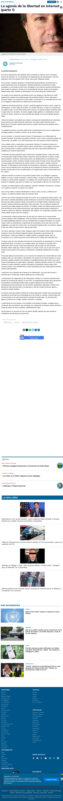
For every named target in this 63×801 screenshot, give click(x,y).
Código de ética (30, 790)
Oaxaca (34, 694)
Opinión (5, 459)
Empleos (35, 718)
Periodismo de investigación (5, 699)
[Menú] (61, 2)
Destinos (3, 743)
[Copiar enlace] (35, 330)
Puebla (34, 696)
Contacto (50, 792)
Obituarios (35, 720)
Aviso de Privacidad (55, 790)
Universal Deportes (7, 724)
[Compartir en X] (27, 330)
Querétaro (35, 700)
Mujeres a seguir (6, 696)
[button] (51, 2)
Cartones (4, 720)
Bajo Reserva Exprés (9, 463)
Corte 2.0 (4, 694)
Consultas (4, 747)
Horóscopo (35, 738)
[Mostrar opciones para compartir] (61, 7)
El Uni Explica (5, 702)
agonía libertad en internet (30, 322)
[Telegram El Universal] (33, 758)
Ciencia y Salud (5, 734)
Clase (3, 752)
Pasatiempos (36, 736)
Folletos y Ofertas (37, 714)
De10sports (35, 728)
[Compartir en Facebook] (24, 330)
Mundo (3, 708)
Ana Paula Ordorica (8, 483)
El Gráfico (35, 726)
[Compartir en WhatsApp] (30, 330)
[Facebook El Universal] (37, 758)
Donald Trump (5, 710)
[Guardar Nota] (38, 330)
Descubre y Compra (38, 712)
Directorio (5, 790)
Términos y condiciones (39, 792)
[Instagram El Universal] (50, 758)
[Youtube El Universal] (45, 758)
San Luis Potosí (36, 702)
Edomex (34, 692)
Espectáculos (5, 726)
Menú (3, 740)
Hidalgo (34, 698)
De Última (4, 758)
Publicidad (46, 790)
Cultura (3, 728)
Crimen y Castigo (8, 473)
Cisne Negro (4, 766)
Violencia (38, 790)
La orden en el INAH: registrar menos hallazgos (21, 476)
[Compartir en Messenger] (33, 330)
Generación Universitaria (36, 723)
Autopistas (4, 745)
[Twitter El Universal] (41, 758)
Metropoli (4, 712)
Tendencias (4, 732)
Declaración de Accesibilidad (24, 792)
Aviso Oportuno (36, 716)
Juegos (34, 734)
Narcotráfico (5, 716)
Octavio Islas (14, 59)
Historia (12, 792)
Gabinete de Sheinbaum (5, 705)
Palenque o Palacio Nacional (14, 486)
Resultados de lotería (36, 741)
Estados (3, 714)
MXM (2, 736)
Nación (3, 692)
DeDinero (35, 730)
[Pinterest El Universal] (54, 758)
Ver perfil (12, 64)
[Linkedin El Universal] (58, 758)
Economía (4, 722)
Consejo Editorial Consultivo (17, 790)
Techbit (3, 738)
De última (4, 742)
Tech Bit (16, 322)
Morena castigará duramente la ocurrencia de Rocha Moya (26, 466)
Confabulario (5, 730)
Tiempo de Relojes (6, 764)
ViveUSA (34, 732)
